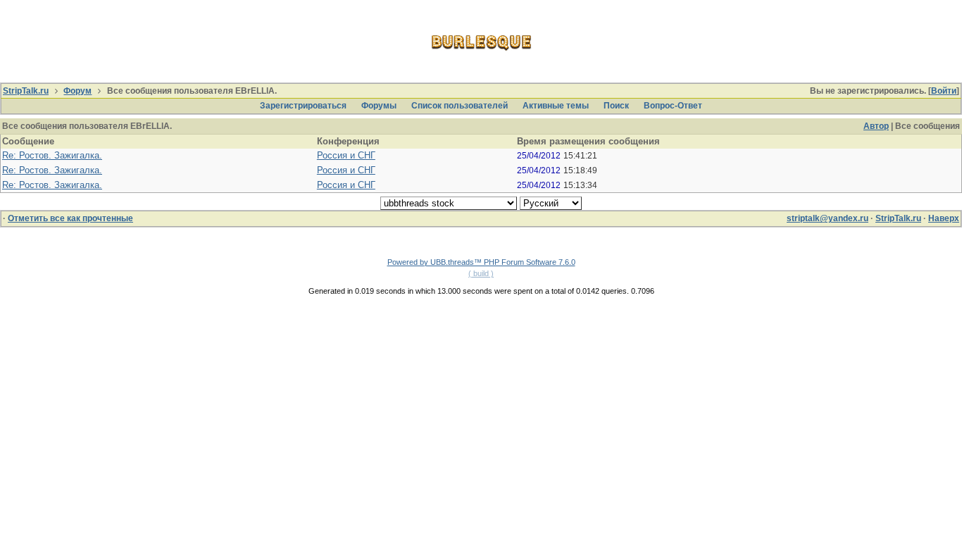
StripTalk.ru (26, 91)
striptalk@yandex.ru (827, 218)
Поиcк (616, 106)
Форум (77, 91)
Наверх (943, 218)
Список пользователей (459, 106)
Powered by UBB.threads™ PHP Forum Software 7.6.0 (481, 262)
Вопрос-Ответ (673, 106)
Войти (943, 91)
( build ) (481, 273)
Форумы (378, 106)
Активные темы (556, 106)
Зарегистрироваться (303, 106)
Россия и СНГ (346, 155)
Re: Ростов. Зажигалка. (52, 155)
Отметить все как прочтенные (70, 218)
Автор (876, 126)
